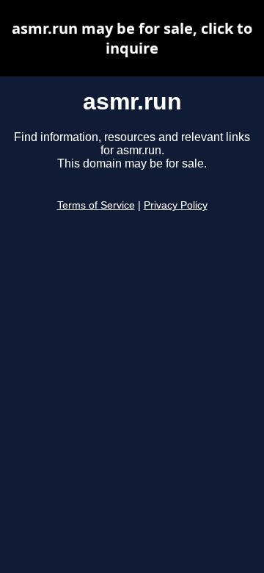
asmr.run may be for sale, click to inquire (132, 38)
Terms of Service (96, 205)
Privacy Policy (176, 205)
